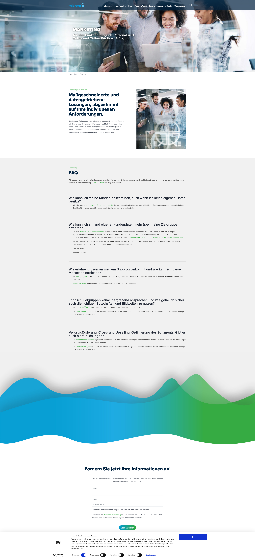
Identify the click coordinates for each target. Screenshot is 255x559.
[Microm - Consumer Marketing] (76, 5)
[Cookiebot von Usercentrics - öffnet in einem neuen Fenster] (58, 555)
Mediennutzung (176, 237)
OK (193, 537)
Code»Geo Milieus (84, 307)
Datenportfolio (98, 182)
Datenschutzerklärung (112, 515)
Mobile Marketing (80, 283)
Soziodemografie (134, 237)
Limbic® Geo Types (83, 311)
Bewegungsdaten (83, 276)
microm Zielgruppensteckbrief (92, 231)
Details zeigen (151, 555)
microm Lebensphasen (85, 339)
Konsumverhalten (159, 237)
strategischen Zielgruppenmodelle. (100, 205)
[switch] (103, 555)
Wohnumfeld (147, 237)
